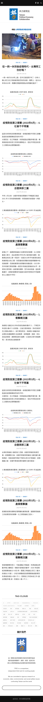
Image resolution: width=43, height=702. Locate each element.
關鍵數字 (25, 62)
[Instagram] (38, 3)
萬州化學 (33, 623)
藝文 (4, 625)
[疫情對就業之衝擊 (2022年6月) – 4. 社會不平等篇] (21, 103)
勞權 (30, 608)
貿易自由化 (10, 625)
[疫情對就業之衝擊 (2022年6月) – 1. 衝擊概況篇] (21, 294)
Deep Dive (16, 602)
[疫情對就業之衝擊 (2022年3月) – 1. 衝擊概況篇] (21, 534)
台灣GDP (12, 611)
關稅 (36, 625)
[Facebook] (35, 3)
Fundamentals (26, 602)
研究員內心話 (31, 620)
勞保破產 (17, 608)
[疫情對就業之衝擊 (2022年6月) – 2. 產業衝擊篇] (21, 221)
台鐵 (4, 614)
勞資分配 (36, 608)
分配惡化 (5, 608)
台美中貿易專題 (33, 611)
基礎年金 (17, 614)
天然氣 (23, 614)
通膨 (17, 625)
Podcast (35, 602)
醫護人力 (23, 625)
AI (3, 602)
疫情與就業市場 (21, 620)
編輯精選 (5, 623)
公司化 (33, 605)
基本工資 (10, 614)
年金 (34, 614)
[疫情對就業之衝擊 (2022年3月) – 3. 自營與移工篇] (21, 421)
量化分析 (30, 625)
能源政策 (26, 623)
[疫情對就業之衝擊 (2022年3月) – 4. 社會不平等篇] (21, 359)
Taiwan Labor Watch (8, 605)
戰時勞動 (5, 617)
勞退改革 (5, 611)
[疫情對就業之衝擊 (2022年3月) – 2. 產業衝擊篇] (21, 480)
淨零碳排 (24, 617)
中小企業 (20, 605)
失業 (29, 614)
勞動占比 (24, 608)
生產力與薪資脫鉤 (33, 617)
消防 (18, 617)
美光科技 (12, 623)
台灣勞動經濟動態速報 (22, 611)
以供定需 (26, 605)
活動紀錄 (12, 617)
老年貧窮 (19, 623)
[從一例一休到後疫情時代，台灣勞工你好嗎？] (21, 46)
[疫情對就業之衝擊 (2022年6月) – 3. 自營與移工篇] (21, 165)
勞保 (11, 608)
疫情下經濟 (12, 620)
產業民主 (5, 620)
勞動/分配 (18, 62)
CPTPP (8, 602)
